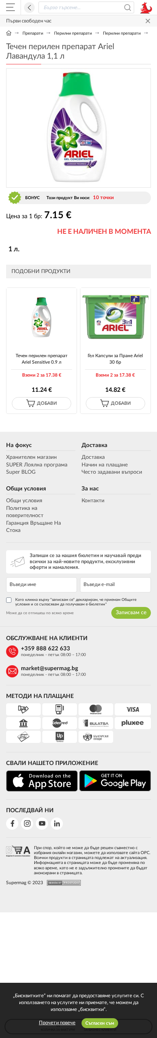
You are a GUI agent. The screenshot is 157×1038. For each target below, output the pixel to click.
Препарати (32, 33)
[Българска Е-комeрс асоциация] (18, 858)
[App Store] (42, 781)
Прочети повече (57, 1022)
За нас (90, 489)
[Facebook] (12, 824)
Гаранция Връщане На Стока (33, 527)
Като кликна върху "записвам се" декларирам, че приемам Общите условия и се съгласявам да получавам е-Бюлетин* (75, 602)
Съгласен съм (99, 1023)
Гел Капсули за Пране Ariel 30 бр (115, 358)
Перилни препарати (73, 33)
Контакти (93, 500)
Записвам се (131, 612)
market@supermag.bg (49, 668)
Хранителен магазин (31, 457)
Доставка (94, 445)
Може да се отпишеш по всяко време (40, 613)
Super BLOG (20, 472)
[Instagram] (27, 824)
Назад (29, 7)
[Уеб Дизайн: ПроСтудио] (62, 883)
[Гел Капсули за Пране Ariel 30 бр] (115, 316)
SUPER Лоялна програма (36, 465)
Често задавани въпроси (112, 472)
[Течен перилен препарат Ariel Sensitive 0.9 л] (41, 316)
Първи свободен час (28, 21)
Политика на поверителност (24, 512)
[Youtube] (42, 824)
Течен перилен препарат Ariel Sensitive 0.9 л (41, 358)
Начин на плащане (105, 465)
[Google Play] (115, 781)
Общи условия (26, 489)
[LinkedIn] (57, 824)
